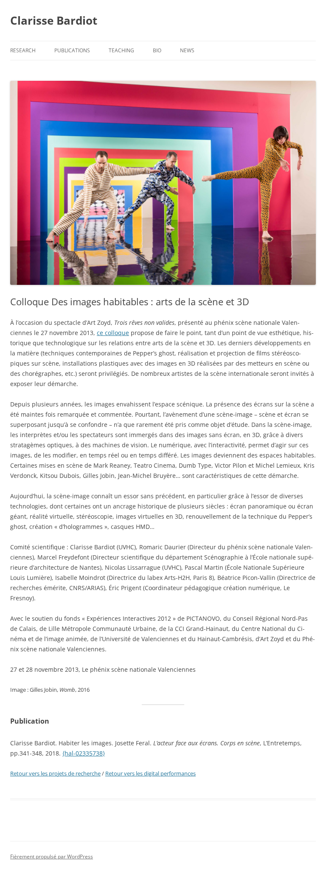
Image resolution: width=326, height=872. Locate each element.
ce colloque (113, 333)
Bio (157, 50)
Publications (72, 50)
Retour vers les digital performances (150, 773)
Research (23, 50)
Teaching (121, 50)
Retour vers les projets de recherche (55, 773)
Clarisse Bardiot (53, 20)
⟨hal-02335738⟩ (83, 753)
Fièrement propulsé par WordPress (51, 856)
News (187, 50)
